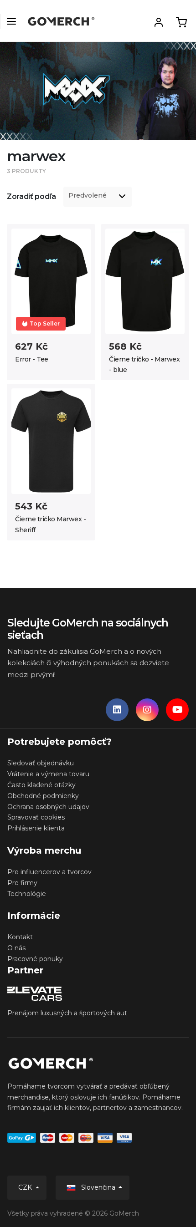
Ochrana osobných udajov (48, 807)
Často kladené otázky (41, 785)
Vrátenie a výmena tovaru (48, 774)
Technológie (26, 894)
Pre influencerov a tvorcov (49, 872)
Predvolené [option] (87, 195)
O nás (16, 948)
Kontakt (20, 937)
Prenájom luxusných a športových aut (67, 1013)
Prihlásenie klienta (36, 828)
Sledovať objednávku (40, 763)
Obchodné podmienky (43, 796)
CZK (26, 1187)
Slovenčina (98, 1187)
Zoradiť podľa (31, 196)
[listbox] (97, 197)
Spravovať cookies (36, 817)
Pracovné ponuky (35, 959)
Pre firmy (22, 883)
